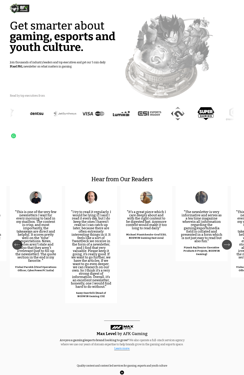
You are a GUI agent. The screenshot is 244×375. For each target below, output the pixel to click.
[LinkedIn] (122, 373)
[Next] (227, 245)
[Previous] (17, 245)
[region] (122, 244)
